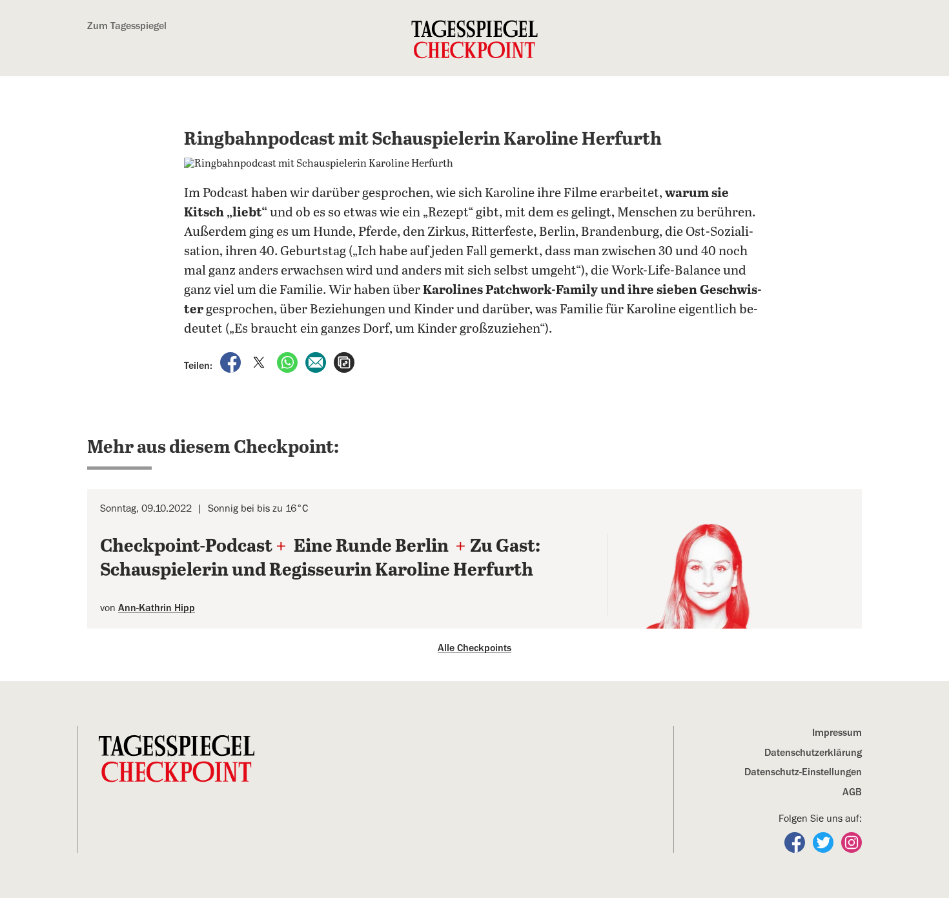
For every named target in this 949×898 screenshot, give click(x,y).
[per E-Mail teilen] (317, 362)
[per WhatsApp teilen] (288, 362)
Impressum (837, 732)
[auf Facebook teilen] (231, 362)
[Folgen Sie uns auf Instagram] (851, 842)
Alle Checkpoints (474, 648)
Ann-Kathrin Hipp (156, 608)
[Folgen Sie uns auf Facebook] (796, 842)
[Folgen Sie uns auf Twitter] (824, 842)
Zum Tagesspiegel (127, 26)
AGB (852, 792)
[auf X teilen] (260, 362)
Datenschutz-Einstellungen (803, 772)
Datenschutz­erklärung (813, 752)
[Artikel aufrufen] (344, 362)
